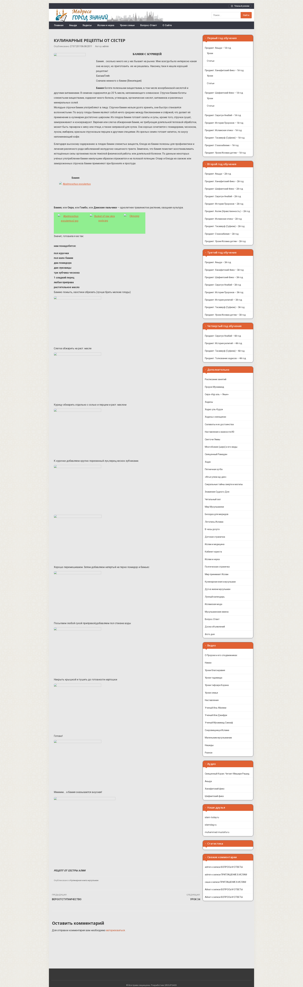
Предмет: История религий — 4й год (223, 343)
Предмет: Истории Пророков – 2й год (224, 204)
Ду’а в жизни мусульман (217, 589)
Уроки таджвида (213, 677)
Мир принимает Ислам (216, 574)
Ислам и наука (105, 25)
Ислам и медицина (214, 544)
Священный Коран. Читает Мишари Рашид (227, 773)
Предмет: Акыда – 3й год (218, 262)
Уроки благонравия (215, 670)
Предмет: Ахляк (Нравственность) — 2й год (227, 211)
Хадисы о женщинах (215, 417)
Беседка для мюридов (216, 514)
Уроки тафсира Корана (217, 685)
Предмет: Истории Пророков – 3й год (224, 292)
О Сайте (167, 25)
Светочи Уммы (212, 439)
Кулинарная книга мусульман (84, 880)
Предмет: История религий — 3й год (223, 300)
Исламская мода (213, 604)
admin (105, 46)
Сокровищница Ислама (217, 730)
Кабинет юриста (213, 551)
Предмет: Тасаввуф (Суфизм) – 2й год (225, 226)
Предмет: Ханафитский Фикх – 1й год (224, 70)
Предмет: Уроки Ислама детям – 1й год (225, 152)
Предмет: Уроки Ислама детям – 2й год (225, 241)
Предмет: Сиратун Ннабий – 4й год (223, 336)
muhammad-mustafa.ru (217, 832)
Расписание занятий (215, 379)
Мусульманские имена (217, 612)
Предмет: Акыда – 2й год (218, 174)
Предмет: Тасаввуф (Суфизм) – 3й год (225, 307)
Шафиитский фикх (214, 796)
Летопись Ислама (214, 522)
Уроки (210, 53)
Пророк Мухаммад (214, 387)
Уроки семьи (127, 25)
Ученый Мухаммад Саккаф (219, 722)
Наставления (212, 700)
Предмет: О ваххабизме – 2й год (222, 234)
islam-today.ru (212, 817)
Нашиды (209, 745)
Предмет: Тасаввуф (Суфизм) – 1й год (225, 137)
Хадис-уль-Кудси (214, 409)
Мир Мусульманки (214, 507)
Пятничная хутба (214, 469)
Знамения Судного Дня (217, 491)
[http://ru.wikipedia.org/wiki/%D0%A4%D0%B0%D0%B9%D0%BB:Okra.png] (133, 223)
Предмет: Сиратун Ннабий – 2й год (223, 196)
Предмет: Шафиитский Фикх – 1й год (224, 93)
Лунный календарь (215, 596)
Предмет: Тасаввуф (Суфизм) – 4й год (225, 351)
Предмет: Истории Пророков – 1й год (224, 123)
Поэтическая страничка (217, 566)
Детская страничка (215, 537)
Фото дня (210, 634)
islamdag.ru (211, 825)
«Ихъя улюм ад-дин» (215, 477)
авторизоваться (115, 930)
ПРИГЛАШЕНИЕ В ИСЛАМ (234, 874)
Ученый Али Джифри (216, 715)
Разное (208, 752)
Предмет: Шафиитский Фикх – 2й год (224, 189)
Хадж (208, 462)
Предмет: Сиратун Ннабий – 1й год (223, 115)
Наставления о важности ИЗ (219, 432)
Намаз (208, 662)
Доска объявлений (215, 626)
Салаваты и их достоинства (219, 424)
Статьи (210, 61)
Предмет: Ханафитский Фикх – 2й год (224, 181)
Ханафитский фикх (214, 788)
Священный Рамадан (216, 454)
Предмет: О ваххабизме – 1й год (222, 145)
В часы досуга (212, 529)
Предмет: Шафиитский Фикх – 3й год (224, 277)
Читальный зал (213, 499)
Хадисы (87, 25)
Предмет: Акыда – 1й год (218, 48)
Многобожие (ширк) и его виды (221, 447)
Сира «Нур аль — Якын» (217, 394)
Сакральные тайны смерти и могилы (224, 484)
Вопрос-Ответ (148, 25)
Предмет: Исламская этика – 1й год (223, 130)
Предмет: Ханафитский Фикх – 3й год (224, 270)
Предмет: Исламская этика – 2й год (223, 219)
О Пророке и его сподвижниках (221, 655)
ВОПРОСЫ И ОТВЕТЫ (232, 867)
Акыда (73, 25)
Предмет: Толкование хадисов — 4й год (225, 358)
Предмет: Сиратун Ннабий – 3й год (223, 285)
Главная (58, 25)
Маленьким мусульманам (218, 737)
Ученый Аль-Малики (215, 707)
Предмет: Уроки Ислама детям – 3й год (225, 315)
